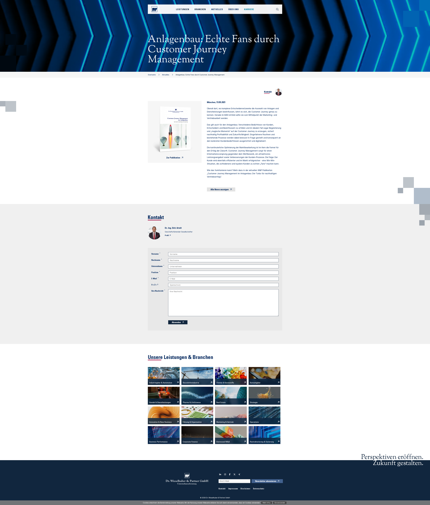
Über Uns (233, 10)
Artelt (179, 228)
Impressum (233, 489)
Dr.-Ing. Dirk (170, 228)
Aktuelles (165, 75)
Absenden (176, 322)
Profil (167, 235)
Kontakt (222, 489)
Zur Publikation (173, 158)
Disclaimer (245, 489)
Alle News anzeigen (220, 190)
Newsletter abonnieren (265, 481)
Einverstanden (280, 503)
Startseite (152, 75)
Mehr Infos (267, 503)
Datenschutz (258, 489)
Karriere (249, 10)
